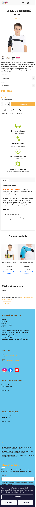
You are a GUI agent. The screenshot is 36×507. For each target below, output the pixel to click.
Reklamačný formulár (7, 336)
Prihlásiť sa (7, 304)
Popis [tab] (4, 181)
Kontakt (3, 319)
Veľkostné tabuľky (6, 327)
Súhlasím (26, 502)
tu (23, 492)
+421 (11, 355)
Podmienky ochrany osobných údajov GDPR (14, 339)
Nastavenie (17, 497)
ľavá (7, 269)
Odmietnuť (9, 502)
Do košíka (24, 104)
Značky (3, 323)
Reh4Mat (18, 18)
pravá (11, 269)
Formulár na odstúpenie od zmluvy (11, 338)
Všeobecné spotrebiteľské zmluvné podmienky (15, 330)
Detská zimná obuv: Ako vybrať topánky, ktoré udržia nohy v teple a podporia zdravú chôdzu (17, 452)
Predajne (4, 321)
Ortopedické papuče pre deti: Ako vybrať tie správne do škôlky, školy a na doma (17, 456)
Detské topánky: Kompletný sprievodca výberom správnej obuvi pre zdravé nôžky (16, 448)
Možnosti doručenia (7, 98)
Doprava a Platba (6, 325)
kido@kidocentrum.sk (12, 360)
